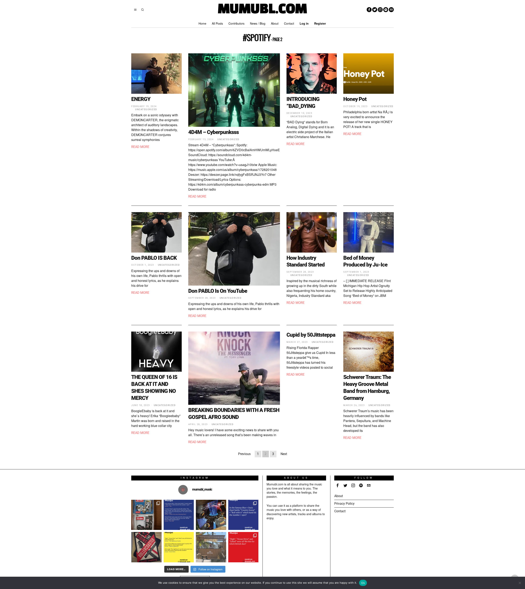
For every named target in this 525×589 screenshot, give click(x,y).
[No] (520, 583)
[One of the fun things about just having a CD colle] (211, 515)
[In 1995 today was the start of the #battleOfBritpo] (243, 515)
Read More (140, 147)
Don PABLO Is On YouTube (217, 291)
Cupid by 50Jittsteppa (310, 335)
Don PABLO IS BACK (154, 258)
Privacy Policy (344, 504)
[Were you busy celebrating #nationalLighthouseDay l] (179, 547)
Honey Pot (354, 99)
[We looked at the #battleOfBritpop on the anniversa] (179, 515)
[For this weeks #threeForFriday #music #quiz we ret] (243, 547)
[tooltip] (369, 9)
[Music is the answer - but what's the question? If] (211, 547)
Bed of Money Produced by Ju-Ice (365, 261)
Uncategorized (146, 109)
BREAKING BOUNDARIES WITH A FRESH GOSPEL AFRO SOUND (233, 413)
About (338, 496)
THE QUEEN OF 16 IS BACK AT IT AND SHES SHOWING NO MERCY (154, 387)
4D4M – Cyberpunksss (213, 132)
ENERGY (140, 99)
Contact (340, 511)
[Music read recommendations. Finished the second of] (146, 547)
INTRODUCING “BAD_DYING (303, 102)
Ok (363, 582)
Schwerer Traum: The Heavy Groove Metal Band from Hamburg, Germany (367, 387)
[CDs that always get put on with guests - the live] (146, 515)
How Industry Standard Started (305, 261)
